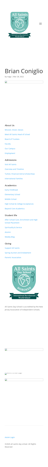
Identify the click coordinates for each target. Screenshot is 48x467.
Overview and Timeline (14, 169)
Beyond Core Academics (15, 208)
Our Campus (10, 148)
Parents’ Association (13, 257)
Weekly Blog (10, 237)
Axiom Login (10, 437)
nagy (9, 76)
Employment (10, 153)
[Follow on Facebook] (7, 454)
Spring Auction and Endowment (18, 253)
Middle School (10, 199)
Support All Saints (12, 248)
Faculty (8, 144)
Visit (24, 331)
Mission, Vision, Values (14, 130)
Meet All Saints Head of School (17, 134)
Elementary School (12, 194)
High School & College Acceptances (19, 204)
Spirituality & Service (13, 227)
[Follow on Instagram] (17, 454)
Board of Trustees (12, 139)
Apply (24, 341)
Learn (24, 321)
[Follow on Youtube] (12, 454)
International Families (14, 178)
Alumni (8, 232)
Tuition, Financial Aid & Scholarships (20, 174)
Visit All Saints (10, 164)
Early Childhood (11, 190)
